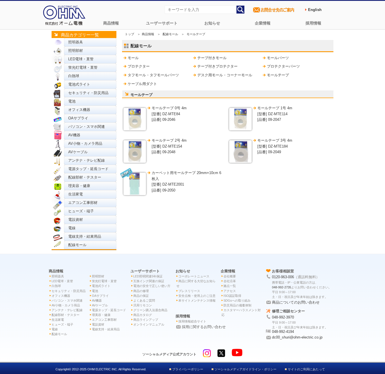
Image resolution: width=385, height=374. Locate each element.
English (315, 10)
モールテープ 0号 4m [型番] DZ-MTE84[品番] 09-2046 (169, 114)
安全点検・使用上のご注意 (197, 295)
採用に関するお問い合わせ (204, 327)
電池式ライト (79, 84)
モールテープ (278, 75)
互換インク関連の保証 (148, 281)
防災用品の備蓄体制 (237, 305)
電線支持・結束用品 (84, 236)
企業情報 (263, 23)
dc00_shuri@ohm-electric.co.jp (297, 337)
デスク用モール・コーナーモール (224, 75)
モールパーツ (278, 58)
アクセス (230, 291)
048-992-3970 (283, 317)
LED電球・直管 (81, 59)
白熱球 (73, 76)
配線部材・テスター (84, 177)
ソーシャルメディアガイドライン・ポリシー (245, 369)
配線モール (77, 245)
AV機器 (74, 135)
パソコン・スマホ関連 (86, 126)
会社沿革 (230, 281)
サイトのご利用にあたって (306, 369)
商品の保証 (141, 295)
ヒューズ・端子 (81, 211)
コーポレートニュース (193, 276)
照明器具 (75, 42)
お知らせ (212, 23)
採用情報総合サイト (192, 321)
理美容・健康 (79, 186)
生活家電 (75, 194)
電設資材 (75, 219)
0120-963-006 (283, 277)
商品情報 (111, 23)
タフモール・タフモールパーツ (153, 75)
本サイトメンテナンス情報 (197, 300)
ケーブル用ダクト (142, 84)
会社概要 (230, 276)
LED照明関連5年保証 (148, 276)
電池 (72, 101)
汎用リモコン (142, 305)
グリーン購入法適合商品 (150, 310)
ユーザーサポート (162, 23)
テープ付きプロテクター (217, 66)
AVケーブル (78, 152)
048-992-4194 (283, 332)
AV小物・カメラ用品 (85, 143)
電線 (72, 228)
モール (133, 58)
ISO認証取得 (232, 295)
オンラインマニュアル (148, 324)
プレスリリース (189, 291)
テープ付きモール (212, 58)
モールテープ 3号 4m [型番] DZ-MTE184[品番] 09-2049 (274, 146)
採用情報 (313, 23)
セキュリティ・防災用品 (88, 93)
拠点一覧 (230, 286)
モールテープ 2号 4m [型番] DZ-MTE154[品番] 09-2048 (169, 146)
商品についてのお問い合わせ (296, 302)
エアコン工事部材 (83, 203)
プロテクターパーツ (283, 66)
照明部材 (75, 50)
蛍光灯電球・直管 (83, 67)
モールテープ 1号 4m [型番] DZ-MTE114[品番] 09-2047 (274, 114)
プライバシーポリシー (187, 369)
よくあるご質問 (144, 300)
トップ (129, 34)
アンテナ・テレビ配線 (86, 160)
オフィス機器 (79, 110)
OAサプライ (78, 118)
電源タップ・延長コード (88, 169)
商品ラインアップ (145, 319)
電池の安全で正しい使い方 (152, 286)
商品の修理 (141, 291)
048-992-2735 (281, 287)
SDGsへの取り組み (237, 300)
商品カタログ (142, 315)
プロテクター (139, 66)
